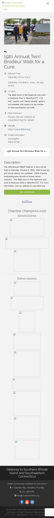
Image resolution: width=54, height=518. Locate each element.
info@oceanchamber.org (28, 496)
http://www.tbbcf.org (19, 129)
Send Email (14, 142)
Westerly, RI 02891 (28, 488)
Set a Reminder (27, 192)
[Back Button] (5, 52)
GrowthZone (10, 515)
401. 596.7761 (28, 492)
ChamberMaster (34, 515)
